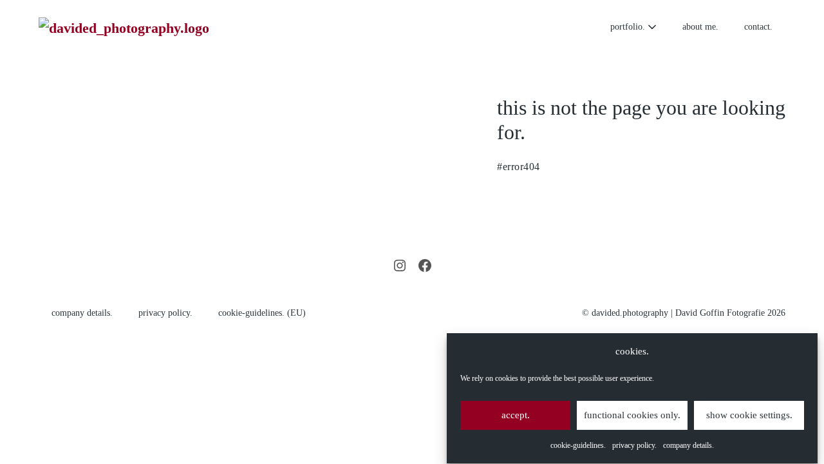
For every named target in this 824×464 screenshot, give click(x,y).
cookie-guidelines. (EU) (262, 313)
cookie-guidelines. (578, 445)
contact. (758, 27)
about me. (700, 27)
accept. (515, 415)
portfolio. (629, 27)
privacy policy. (634, 445)
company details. (688, 445)
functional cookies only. (632, 415)
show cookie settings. (749, 415)
